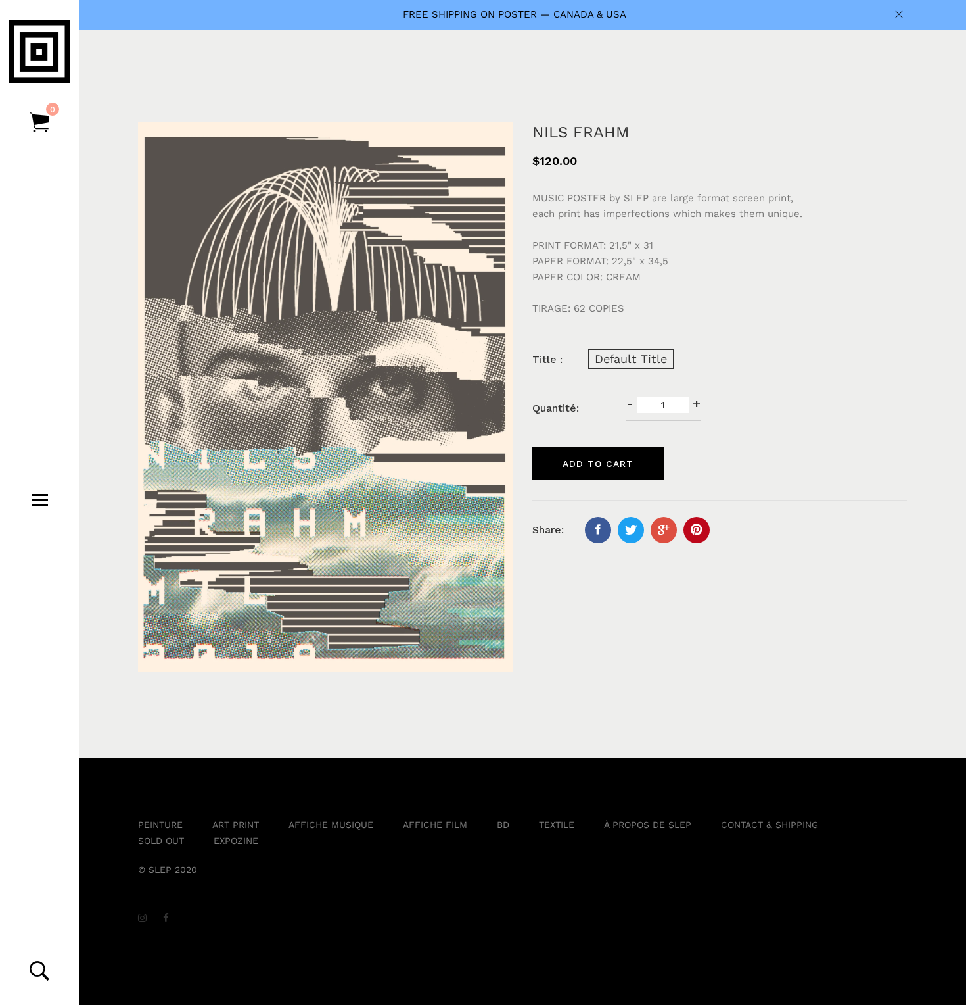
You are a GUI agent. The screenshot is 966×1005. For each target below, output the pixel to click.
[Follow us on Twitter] (631, 530)
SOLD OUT (161, 840)
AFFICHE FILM (435, 825)
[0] (39, 123)
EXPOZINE (236, 840)
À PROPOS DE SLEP (647, 825)
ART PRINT (235, 825)
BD (503, 825)
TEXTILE (556, 825)
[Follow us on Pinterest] (696, 530)
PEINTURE (160, 825)
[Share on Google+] (664, 530)
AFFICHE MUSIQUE (330, 825)
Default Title (631, 359)
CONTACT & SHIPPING (769, 825)
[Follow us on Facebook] (598, 530)
